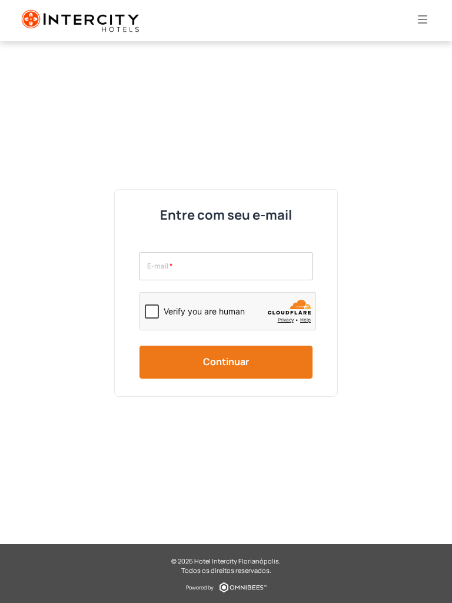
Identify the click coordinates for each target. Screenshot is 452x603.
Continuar (226, 361)
